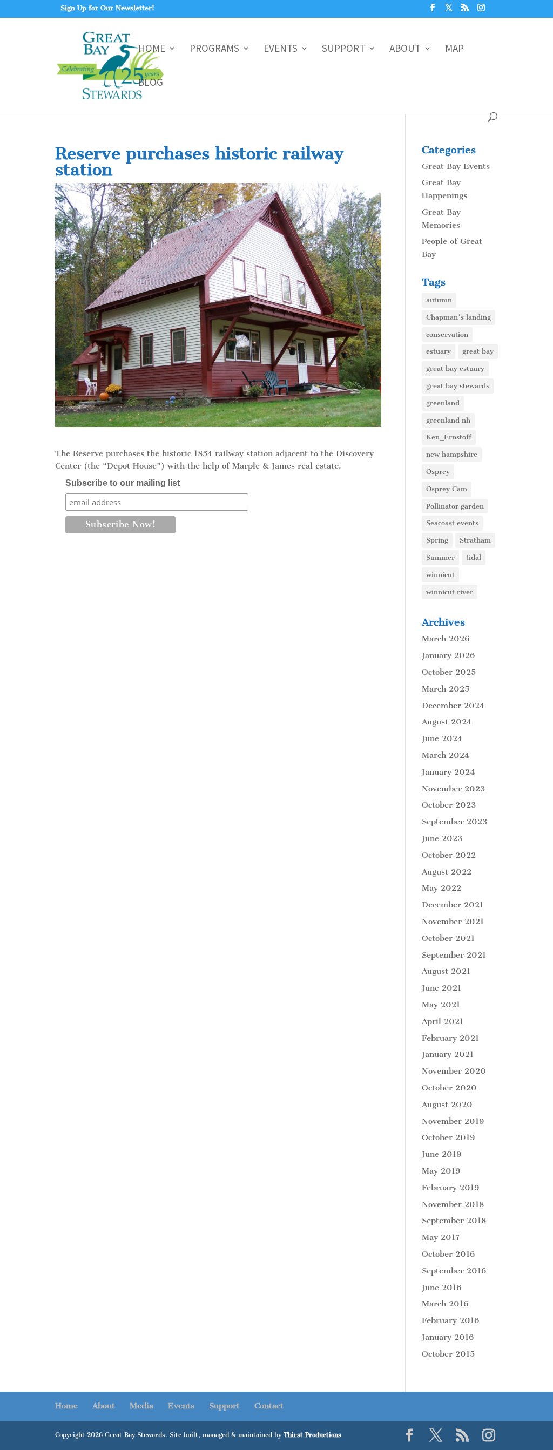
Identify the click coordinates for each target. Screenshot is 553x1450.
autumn (439, 300)
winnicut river (449, 592)
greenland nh (448, 420)
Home (151, 49)
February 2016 (450, 1320)
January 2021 (448, 1054)
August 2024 (446, 722)
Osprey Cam (446, 489)
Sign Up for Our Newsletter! (107, 8)
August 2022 (446, 872)
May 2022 (441, 888)
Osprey (438, 471)
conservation (447, 334)
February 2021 (450, 1038)
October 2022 (449, 855)
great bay (478, 351)
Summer (440, 557)
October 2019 (448, 1137)
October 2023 (449, 805)
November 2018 (453, 1204)
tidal (473, 557)
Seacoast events (452, 523)
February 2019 (450, 1187)
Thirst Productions (312, 1435)
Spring (437, 540)
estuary (438, 351)
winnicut (440, 575)
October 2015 (448, 1354)
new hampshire (451, 454)
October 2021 (448, 938)
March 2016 (445, 1304)
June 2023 (442, 838)
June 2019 (441, 1154)
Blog (150, 83)
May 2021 (441, 1004)
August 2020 (447, 1104)
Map (454, 49)
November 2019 (453, 1121)
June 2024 (442, 738)
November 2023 (453, 789)
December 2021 (452, 905)
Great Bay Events (456, 166)
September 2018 (454, 1220)
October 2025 (449, 672)
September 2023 (454, 821)
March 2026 (445, 638)
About (405, 49)
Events (281, 49)
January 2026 (448, 655)
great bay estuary (455, 368)
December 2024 (453, 705)
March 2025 (445, 689)
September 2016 (454, 1271)
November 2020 (454, 1071)
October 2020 (449, 1088)
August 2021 (446, 971)
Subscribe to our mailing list (122, 482)
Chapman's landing (458, 317)
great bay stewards (457, 386)
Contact (269, 1406)
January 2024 (448, 772)
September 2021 (454, 955)
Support (343, 49)
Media (141, 1406)
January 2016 (448, 1337)
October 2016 (448, 1254)
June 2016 (441, 1287)
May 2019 (441, 1171)
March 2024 (445, 755)
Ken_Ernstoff (448, 437)
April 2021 (442, 1021)
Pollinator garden (455, 506)
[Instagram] (481, 11)
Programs (214, 49)
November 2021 (453, 921)
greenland (443, 403)
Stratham (475, 540)
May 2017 (441, 1237)
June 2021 (441, 988)
